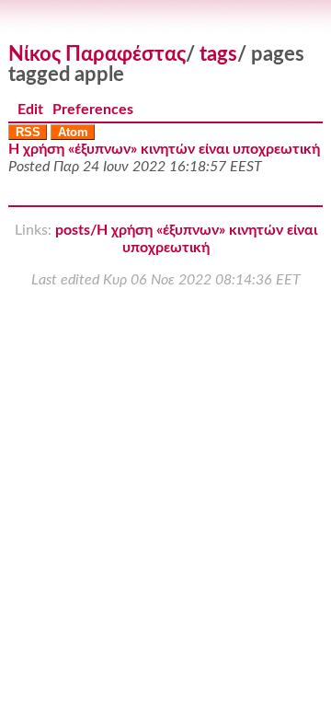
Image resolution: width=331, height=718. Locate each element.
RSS (28, 132)
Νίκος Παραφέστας (97, 54)
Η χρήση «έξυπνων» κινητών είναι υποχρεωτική (164, 149)
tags (218, 54)
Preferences (92, 109)
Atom (73, 132)
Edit (30, 109)
